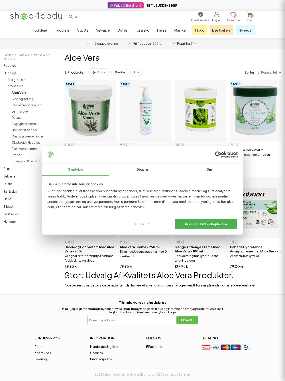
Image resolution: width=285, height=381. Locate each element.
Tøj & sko (10, 191)
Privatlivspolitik (101, 359)
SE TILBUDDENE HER (161, 5)
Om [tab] (209, 169)
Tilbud (8, 206)
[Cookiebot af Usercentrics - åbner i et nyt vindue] (218, 154)
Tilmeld (186, 320)
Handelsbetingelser (104, 347)
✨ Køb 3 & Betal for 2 (125, 5)
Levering (41, 359)
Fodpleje (10, 65)
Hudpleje (23, 54)
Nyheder (10, 222)
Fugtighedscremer (25, 124)
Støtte (9, 169)
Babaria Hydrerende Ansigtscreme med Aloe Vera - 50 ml (254, 249)
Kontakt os (43, 353)
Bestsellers (12, 214)
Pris (136, 72)
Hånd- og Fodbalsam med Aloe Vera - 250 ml (89, 249)
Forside (8, 54)
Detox (16, 117)
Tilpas (139, 224)
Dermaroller (20, 111)
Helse (8, 199)
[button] (71, 17)
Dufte (8, 184)
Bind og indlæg (23, 99)
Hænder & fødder (24, 130)
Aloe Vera (19, 93)
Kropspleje (40, 54)
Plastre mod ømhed (26, 149)
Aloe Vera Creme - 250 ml (140, 247)
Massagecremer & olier (28, 136)
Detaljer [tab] (142, 169)
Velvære (9, 176)
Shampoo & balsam (26, 161)
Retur (39, 347)
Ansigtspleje (16, 80)
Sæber (17, 155)
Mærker (120, 72)
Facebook (156, 347)
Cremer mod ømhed (26, 105)
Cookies (96, 353)
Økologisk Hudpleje (26, 142)
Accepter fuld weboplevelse (206, 224)
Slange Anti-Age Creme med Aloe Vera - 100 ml (197, 249)
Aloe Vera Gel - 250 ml (247, 150)
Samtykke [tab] (75, 169)
